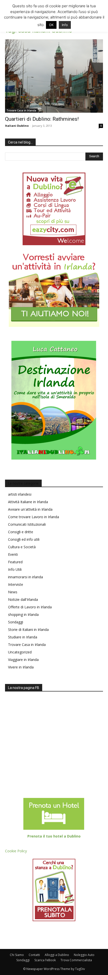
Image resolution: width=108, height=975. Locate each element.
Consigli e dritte (20, 531)
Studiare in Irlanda (22, 637)
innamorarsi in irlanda (25, 577)
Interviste (15, 584)
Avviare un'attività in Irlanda (30, 509)
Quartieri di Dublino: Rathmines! (42, 119)
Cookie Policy (16, 851)
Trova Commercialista (76, 960)
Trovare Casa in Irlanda (21, 110)
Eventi (13, 554)
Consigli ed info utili (23, 539)
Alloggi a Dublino (57, 955)
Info (65, 25)
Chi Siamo (17, 955)
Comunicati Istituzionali (27, 524)
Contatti (34, 955)
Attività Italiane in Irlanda (28, 501)
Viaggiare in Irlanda (23, 659)
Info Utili (15, 569)
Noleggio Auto (84, 955)
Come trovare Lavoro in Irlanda (33, 516)
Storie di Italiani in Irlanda (28, 629)
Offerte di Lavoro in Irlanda (30, 607)
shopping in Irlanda (23, 614)
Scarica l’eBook (45, 960)
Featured (15, 562)
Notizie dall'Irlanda (23, 599)
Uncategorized (20, 652)
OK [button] (51, 25)
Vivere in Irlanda (21, 667)
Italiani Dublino (17, 125)
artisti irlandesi (19, 494)
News (12, 592)
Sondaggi (15, 622)
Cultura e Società (22, 546)
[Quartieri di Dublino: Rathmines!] (54, 76)
